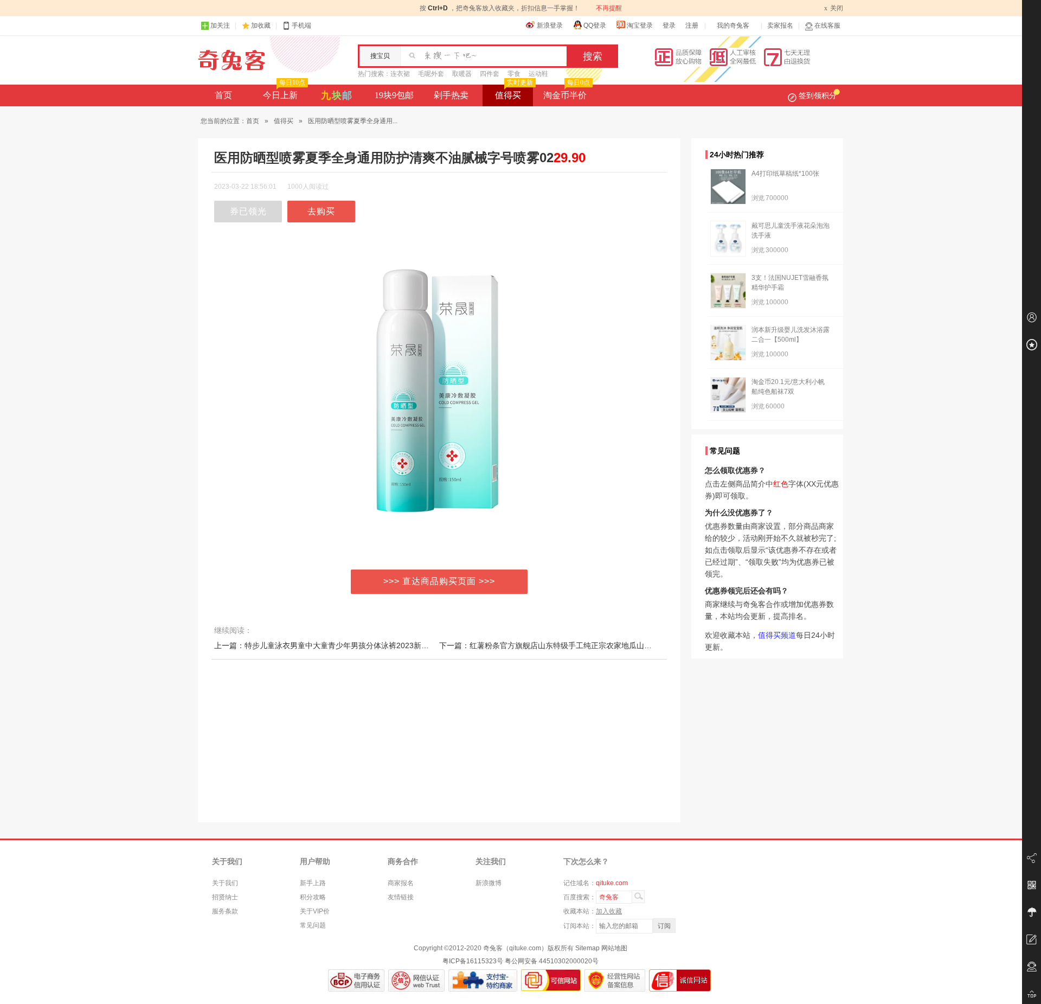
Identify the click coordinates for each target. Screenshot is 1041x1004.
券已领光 (248, 211)
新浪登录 (550, 25)
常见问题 (313, 925)
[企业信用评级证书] (416, 980)
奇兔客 (232, 60)
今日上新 (284, 92)
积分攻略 (313, 897)
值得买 (514, 92)
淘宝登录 (640, 25)
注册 (691, 25)
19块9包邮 (394, 95)
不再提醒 (609, 8)
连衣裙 (400, 74)
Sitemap (587, 948)
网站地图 (614, 948)
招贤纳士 (225, 897)
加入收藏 (609, 911)
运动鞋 (538, 74)
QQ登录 (594, 25)
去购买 (321, 211)
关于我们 (225, 883)
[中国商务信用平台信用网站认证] (356, 980)
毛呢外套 (431, 74)
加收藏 (261, 25)
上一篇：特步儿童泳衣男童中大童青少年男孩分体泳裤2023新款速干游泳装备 (344, 645)
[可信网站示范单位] (551, 980)
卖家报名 (780, 25)
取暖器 (462, 74)
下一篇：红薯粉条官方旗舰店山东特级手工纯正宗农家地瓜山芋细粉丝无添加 (568, 645)
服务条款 (225, 911)
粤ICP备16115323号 (472, 961)
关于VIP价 (315, 911)
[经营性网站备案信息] (614, 980)
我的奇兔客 (733, 25)
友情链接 (401, 897)
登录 (669, 25)
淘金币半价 (566, 92)
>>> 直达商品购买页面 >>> (439, 581)
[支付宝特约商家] (482, 980)
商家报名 (401, 883)
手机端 (301, 25)
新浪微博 (488, 883)
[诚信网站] (680, 980)
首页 (223, 95)
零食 (513, 74)
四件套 (489, 74)
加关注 (220, 25)
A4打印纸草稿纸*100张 (785, 173)
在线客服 (827, 25)
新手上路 (313, 883)
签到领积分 (818, 95)
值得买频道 (777, 635)
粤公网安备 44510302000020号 (552, 961)
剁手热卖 (451, 95)
